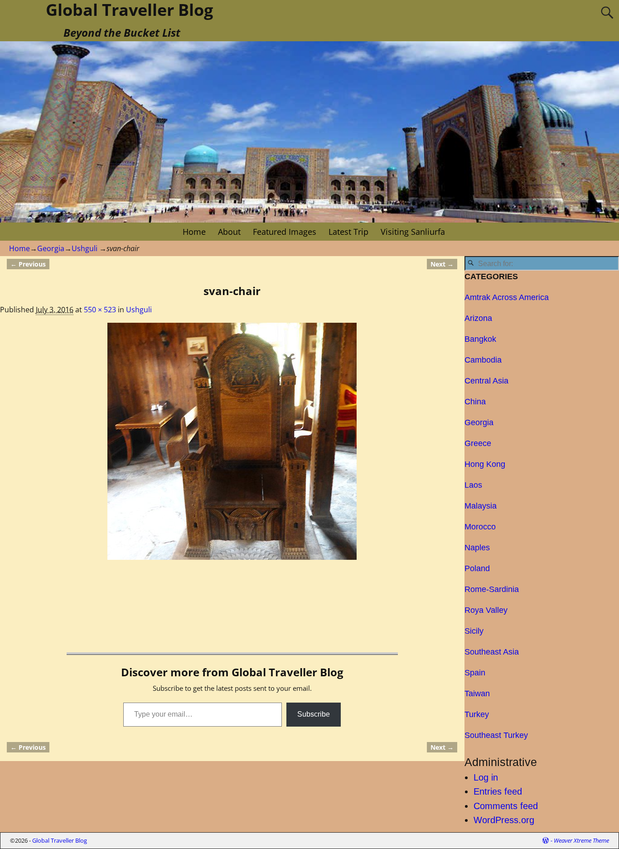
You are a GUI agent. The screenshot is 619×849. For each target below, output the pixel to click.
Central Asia (486, 380)
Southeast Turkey (496, 735)
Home (194, 231)
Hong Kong (484, 464)
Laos (473, 485)
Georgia (50, 248)
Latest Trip (348, 231)
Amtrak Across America (506, 297)
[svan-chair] (232, 441)
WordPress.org (504, 820)
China (475, 401)
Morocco (480, 526)
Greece (477, 443)
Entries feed (498, 791)
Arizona (478, 318)
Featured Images (284, 231)
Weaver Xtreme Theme (581, 840)
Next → (442, 264)
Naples (477, 547)
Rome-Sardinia (491, 589)
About (229, 231)
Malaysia (480, 505)
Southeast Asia (491, 651)
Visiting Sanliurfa (413, 231)
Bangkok (480, 339)
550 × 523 (100, 310)
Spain (474, 672)
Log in (486, 777)
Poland (477, 568)
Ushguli (84, 248)
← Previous (28, 264)
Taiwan (477, 693)
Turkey (476, 714)
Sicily (474, 631)
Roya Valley (486, 610)
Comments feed (506, 806)
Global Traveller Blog (59, 840)
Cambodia (483, 359)
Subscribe (313, 714)
